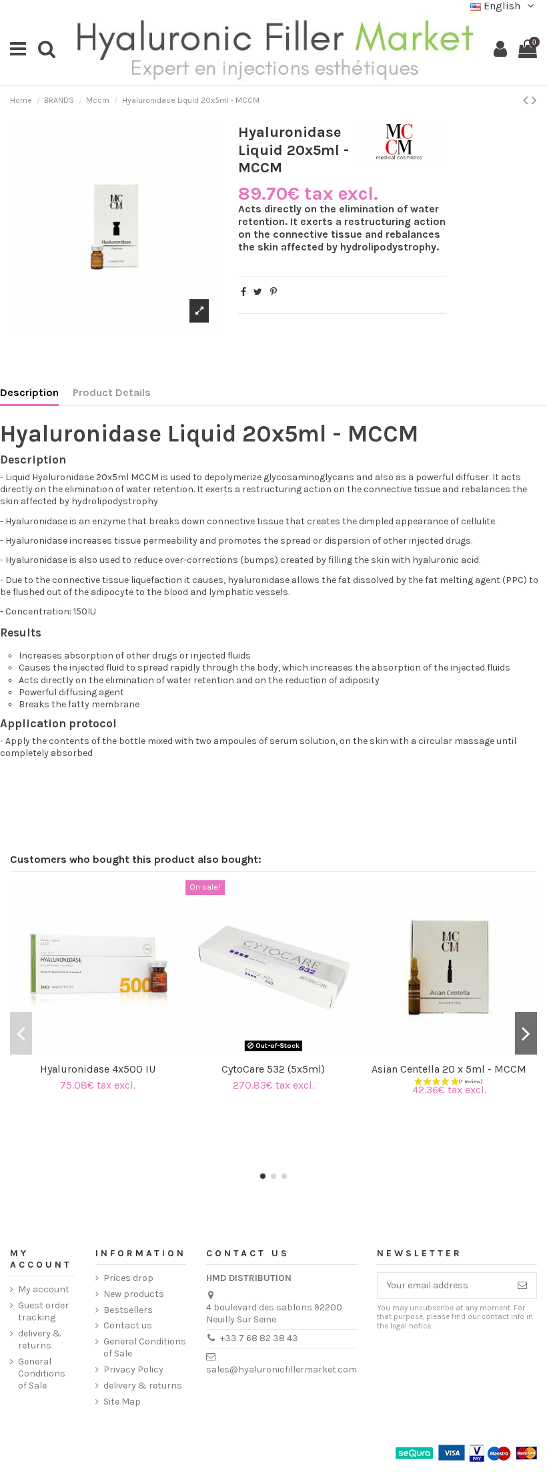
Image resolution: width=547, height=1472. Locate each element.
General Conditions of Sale (41, 1373)
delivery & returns (39, 1339)
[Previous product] (527, 100)
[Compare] (88, 1051)
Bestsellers (128, 1310)
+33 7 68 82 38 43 (259, 1338)
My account (43, 1289)
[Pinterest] (273, 292)
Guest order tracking (43, 1311)
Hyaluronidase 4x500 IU (97, 1069)
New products (133, 1294)
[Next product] (534, 100)
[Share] (243, 292)
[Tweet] (257, 292)
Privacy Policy (133, 1369)
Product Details (112, 393)
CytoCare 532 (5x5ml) (273, 1069)
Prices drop (128, 1278)
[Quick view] (107, 1051)
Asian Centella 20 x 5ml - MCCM (449, 1069)
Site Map (122, 1401)
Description (29, 393)
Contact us (127, 1325)
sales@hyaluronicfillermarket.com (281, 1369)
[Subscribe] (522, 1285)
